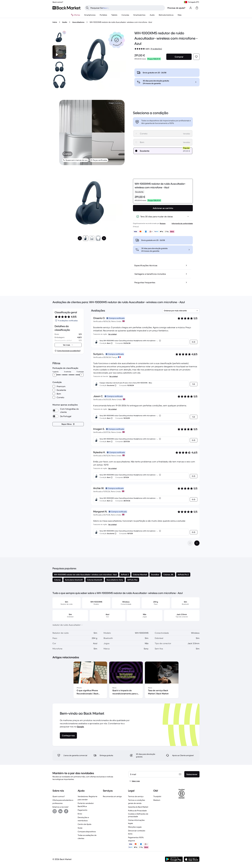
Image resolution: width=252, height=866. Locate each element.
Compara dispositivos (87, 831)
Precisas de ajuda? (176, 8)
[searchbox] (127, 7)
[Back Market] (66, 7)
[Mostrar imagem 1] (85, 238)
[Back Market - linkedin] (60, 811)
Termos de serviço (135, 796)
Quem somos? (58, 796)
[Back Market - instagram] (54, 811)
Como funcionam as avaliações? (68, 351)
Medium (156, 800)
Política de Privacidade (137, 810)
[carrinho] (197, 7)
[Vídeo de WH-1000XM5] (59, 52)
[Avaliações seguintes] (197, 543)
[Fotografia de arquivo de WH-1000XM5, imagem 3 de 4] (59, 81)
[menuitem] (90, 15)
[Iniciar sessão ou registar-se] (190, 7)
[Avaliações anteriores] (190, 543)
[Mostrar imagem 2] (91, 238)
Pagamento (82, 810)
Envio (80, 814)
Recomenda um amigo (112, 796)
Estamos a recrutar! (60, 807)
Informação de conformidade (182, 223)
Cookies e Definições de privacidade (138, 815)
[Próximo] (104, 238)
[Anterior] (80, 238)
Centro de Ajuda (84, 824)
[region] (126, 680)
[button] (116, 40)
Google (80, 726)
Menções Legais (135, 827)
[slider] (54, 375)
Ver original (112, 334)
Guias (80, 828)
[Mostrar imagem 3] (98, 238)
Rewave (163, 223)
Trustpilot (157, 796)
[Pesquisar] (87, 8)
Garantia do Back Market (138, 807)
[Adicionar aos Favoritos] (196, 57)
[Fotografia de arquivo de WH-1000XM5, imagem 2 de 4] (59, 67)
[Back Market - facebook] (66, 811)
